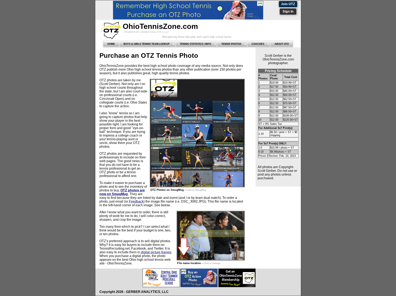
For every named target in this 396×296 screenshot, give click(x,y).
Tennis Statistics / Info (195, 43)
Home (111, 43)
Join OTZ (288, 4)
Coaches (258, 43)
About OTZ (282, 43)
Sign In (288, 11)
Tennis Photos (231, 43)
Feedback (136, 201)
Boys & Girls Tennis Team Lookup (147, 43)
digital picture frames (156, 252)
